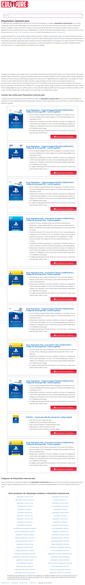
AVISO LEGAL (24, 583)
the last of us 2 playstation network (24, 32)
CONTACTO (32, 583)
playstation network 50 (57, 32)
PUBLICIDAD (5, 583)
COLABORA (14, 583)
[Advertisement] (42, 59)
